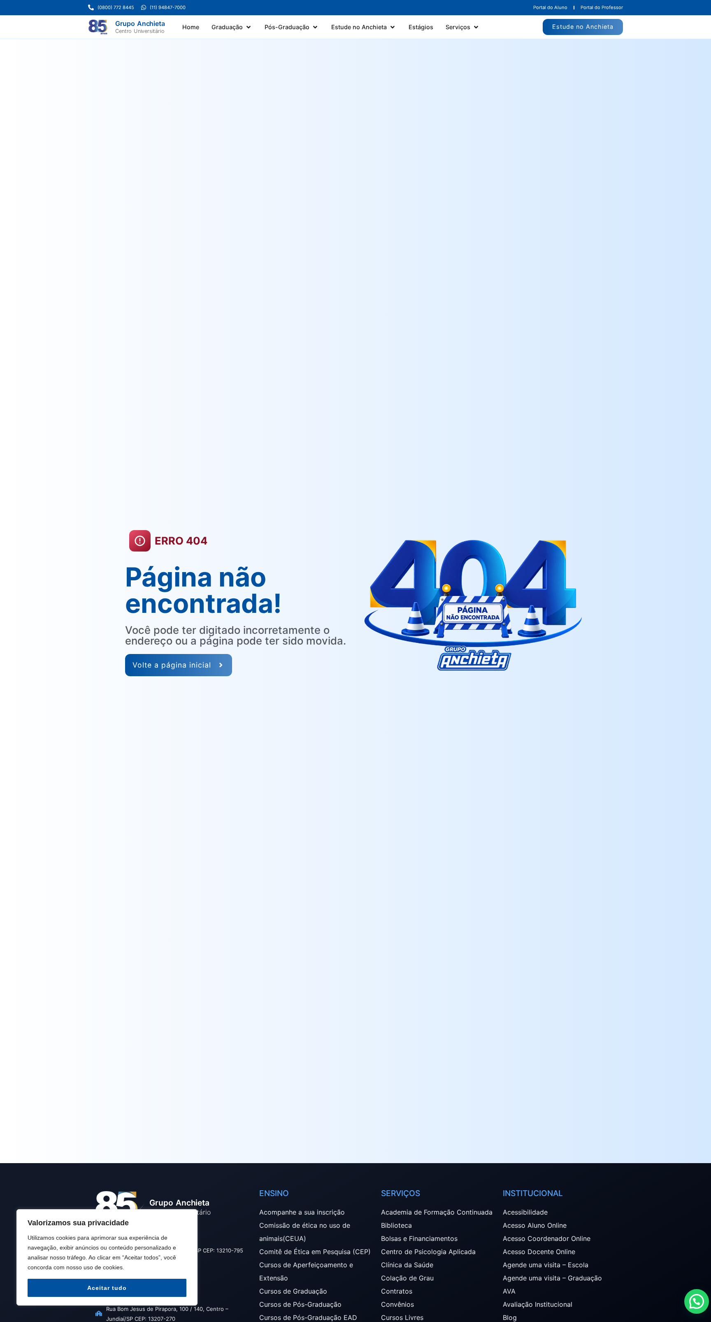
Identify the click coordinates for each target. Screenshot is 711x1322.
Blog (510, 1317)
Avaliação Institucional (537, 1304)
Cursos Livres (402, 1317)
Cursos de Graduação (293, 1291)
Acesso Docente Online (539, 1252)
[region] (107, 1257)
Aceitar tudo (107, 1288)
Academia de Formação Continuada (437, 1212)
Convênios (397, 1304)
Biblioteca (396, 1225)
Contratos (396, 1291)
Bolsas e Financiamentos (419, 1238)
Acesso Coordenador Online (546, 1238)
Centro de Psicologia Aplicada (428, 1252)
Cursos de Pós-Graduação (300, 1304)
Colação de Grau (407, 1278)
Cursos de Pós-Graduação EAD (308, 1317)
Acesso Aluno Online (535, 1225)
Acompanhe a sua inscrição (302, 1212)
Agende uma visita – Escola (545, 1265)
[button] (232, 27)
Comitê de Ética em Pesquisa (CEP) (315, 1252)
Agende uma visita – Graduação (552, 1278)
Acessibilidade (525, 1212)
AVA (509, 1291)
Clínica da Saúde (407, 1265)
